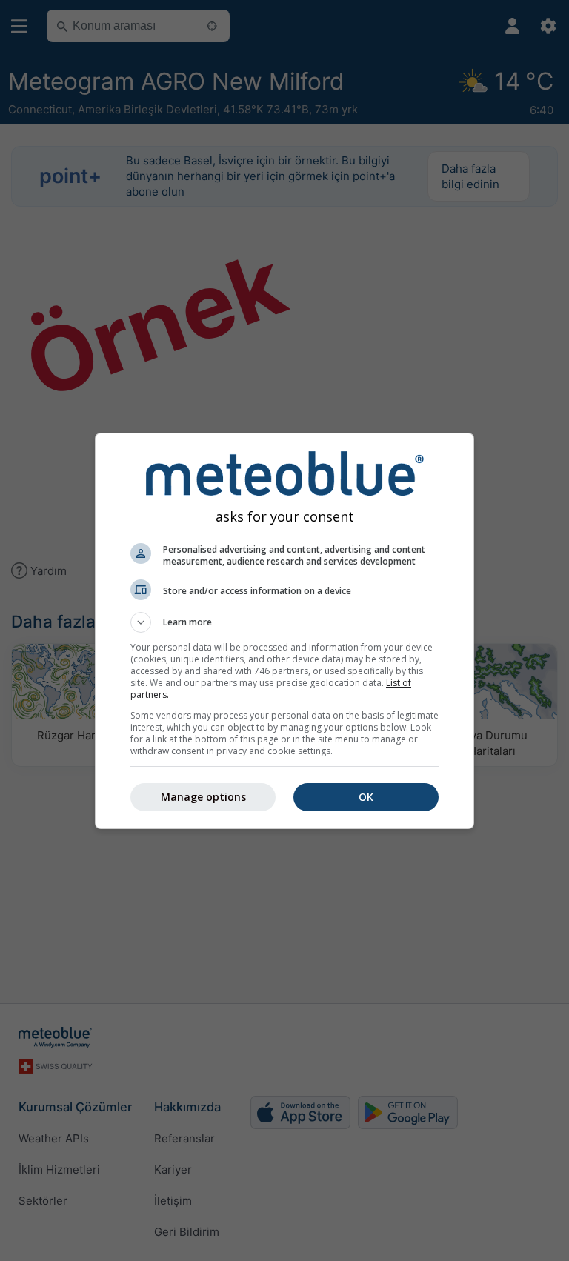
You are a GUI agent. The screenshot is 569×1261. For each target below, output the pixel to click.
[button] (284, 622)
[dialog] (284, 631)
